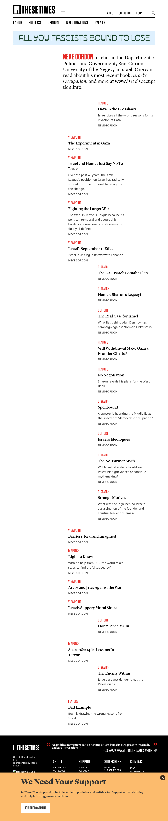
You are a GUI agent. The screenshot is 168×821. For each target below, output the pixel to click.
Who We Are (59, 767)
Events (100, 22)
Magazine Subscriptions (112, 769)
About (111, 13)
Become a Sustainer (84, 772)
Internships (137, 771)
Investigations (76, 22)
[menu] (63, 10)
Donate (140, 13)
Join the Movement (35, 807)
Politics (35, 22)
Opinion (53, 22)
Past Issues (58, 770)
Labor (17, 22)
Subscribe (125, 13)
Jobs (132, 768)
